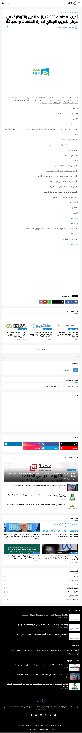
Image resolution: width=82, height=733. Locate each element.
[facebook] (55, 715)
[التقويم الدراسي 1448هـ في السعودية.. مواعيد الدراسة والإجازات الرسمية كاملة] (74, 667)
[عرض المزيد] (37, 302)
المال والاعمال (41, 595)
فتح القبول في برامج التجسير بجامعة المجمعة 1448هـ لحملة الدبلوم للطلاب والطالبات (36, 504)
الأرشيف (28, 725)
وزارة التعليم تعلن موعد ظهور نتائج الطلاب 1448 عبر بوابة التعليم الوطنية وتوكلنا (60, 535)
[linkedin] (41, 715)
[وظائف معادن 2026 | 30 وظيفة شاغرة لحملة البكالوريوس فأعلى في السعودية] (74, 636)
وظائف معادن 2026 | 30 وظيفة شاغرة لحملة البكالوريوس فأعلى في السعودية (16, 334)
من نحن (60, 725)
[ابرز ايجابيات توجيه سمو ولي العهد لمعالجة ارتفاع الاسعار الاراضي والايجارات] (72, 487)
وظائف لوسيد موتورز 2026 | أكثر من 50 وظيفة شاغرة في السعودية (67, 334)
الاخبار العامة (41, 580)
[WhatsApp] (49, 302)
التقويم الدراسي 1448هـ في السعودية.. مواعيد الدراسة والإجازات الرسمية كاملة (40, 665)
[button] (79, 3)
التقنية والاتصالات (41, 588)
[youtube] (36, 715)
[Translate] (75, 370)
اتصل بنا (21, 725)
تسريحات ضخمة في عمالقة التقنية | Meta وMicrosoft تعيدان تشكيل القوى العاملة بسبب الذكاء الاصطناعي (61, 558)
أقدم (4, 357)
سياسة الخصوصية (50, 725)
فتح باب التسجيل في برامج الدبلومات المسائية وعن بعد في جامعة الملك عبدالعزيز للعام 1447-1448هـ (35, 496)
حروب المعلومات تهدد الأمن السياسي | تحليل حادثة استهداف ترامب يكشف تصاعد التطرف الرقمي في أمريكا (22, 536)
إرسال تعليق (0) (41, 349)
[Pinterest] (45, 302)
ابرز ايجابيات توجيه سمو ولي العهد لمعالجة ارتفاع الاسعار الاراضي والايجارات (40, 485)
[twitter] (50, 715)
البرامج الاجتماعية (41, 584)
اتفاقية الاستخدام (38, 725)
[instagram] (46, 715)
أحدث (77, 357)
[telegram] (31, 715)
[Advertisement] (41, 46)
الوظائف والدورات (61, 12)
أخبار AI (41, 577)
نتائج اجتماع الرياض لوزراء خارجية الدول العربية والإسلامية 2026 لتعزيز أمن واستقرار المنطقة (24, 557)
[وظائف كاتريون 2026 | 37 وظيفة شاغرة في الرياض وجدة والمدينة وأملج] (74, 627)
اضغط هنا (74, 218)
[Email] (41, 302)
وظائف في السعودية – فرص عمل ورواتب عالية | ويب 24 (61, 386)
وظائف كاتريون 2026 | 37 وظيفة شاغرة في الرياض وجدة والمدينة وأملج (41, 334)
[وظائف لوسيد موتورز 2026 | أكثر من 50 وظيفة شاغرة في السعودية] (74, 617)
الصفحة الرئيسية (73, 12)
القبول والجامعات (41, 591)
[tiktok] (27, 715)
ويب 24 (29, 729)
